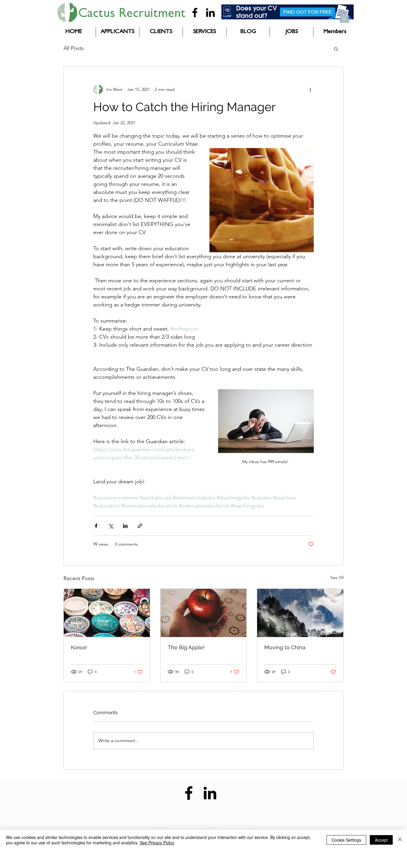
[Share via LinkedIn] (125, 526)
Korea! (79, 647)
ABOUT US (175, 807)
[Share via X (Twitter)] (111, 526)
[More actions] (310, 89)
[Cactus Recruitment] (195, 12)
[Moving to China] (300, 613)
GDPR (200, 807)
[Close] (399, 840)
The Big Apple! (186, 647)
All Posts (73, 48)
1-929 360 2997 (237, 826)
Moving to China (284, 647)
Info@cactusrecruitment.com (218, 816)
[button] (344, 17)
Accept (381, 840)
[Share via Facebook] (96, 526)
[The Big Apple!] (204, 613)
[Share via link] (140, 526)
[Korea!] (107, 613)
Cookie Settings (346, 840)
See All (337, 577)
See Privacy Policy (157, 843)
